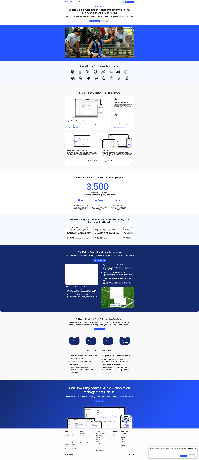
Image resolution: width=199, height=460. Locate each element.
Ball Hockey (67, 437)
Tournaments (98, 448)
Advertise (123, 435)
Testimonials (115, 437)
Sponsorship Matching (99, 450)
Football (66, 444)
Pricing (107, 1)
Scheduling (98, 443)
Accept (183, 455)
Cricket (66, 440)
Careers (114, 435)
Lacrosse (73, 444)
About (114, 433)
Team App (97, 441)
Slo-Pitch (67, 448)
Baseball (66, 433)
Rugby (66, 446)
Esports (73, 440)
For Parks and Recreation (84, 440)
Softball (73, 433)
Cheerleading (67, 438)
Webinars (122, 443)
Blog (122, 439)
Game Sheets (98, 446)
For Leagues (82, 433)
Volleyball (74, 437)
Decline (192, 455)
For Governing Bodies (84, 437)
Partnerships (123, 433)
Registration (98, 437)
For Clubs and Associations (85, 435)
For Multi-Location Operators (85, 442)
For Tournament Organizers (85, 438)
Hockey (66, 442)
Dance (73, 438)
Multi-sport (74, 448)
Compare (122, 447)
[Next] (132, 233)
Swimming (74, 435)
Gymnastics (74, 442)
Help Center (123, 441)
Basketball (67, 435)
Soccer (66, 450)
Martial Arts (74, 446)
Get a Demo (112, 1)
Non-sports (74, 450)
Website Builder (98, 439)
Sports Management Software (101, 433)
